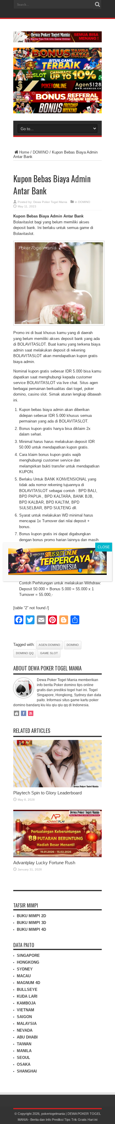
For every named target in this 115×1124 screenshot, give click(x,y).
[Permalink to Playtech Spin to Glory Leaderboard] (57, 786)
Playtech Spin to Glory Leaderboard (47, 792)
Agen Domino (49, 644)
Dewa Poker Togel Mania (50, 202)
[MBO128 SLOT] (57, 573)
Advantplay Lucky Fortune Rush (44, 862)
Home (24, 152)
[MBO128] (57, 112)
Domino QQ (25, 653)
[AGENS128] (57, 90)
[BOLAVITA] (57, 57)
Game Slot (49, 653)
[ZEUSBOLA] (57, 68)
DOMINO (40, 152)
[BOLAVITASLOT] (57, 79)
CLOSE (104, 547)
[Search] (97, 4)
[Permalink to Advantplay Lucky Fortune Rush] (57, 856)
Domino (73, 644)
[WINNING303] (57, 101)
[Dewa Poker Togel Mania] (57, 38)
